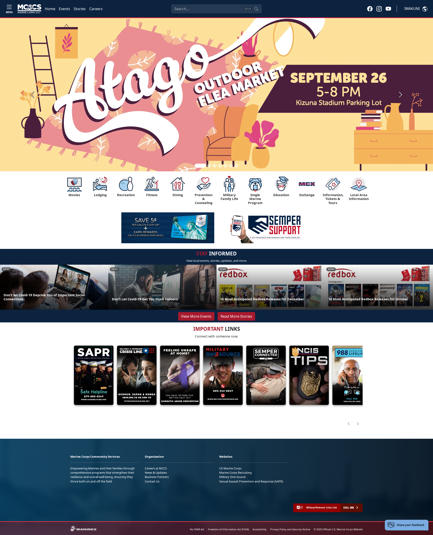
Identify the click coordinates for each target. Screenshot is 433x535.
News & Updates (156, 473)
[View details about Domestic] (180, 375)
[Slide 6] (231, 166)
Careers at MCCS (156, 468)
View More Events (196, 316)
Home (50, 8)
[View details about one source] (223, 375)
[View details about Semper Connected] (266, 375)
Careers (96, 8)
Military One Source (232, 477)
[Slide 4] (220, 166)
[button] (370, 8)
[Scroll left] (348, 423)
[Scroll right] (358, 423)
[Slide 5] (225, 166)
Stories (80, 8)
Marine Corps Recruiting (235, 473)
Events (64, 8)
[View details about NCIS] (309, 375)
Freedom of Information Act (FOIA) (228, 529)
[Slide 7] (236, 166)
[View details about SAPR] (93, 375)
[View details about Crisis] (137, 375)
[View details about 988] (352, 375)
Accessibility (260, 529)
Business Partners (157, 477)
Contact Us (152, 481)
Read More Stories (236, 316)
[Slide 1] (200, 166)
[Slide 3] (215, 166)
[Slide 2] (209, 166)
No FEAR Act (197, 529)
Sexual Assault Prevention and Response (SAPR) (251, 481)
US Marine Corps (230, 468)
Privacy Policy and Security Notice (290, 529)
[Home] (29, 8)
